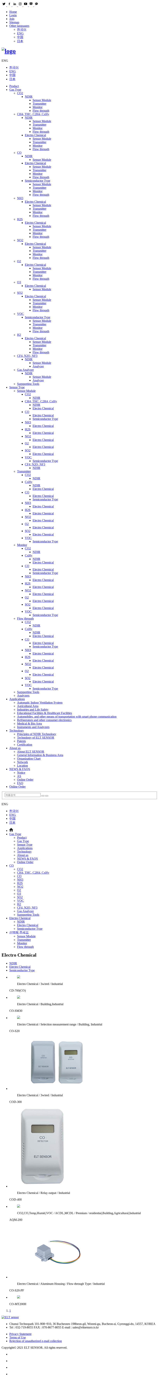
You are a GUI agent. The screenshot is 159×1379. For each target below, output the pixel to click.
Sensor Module (42, 100)
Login (13, 15)
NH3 (20, 198)
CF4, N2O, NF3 (27, 355)
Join (11, 18)
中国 (20, 37)
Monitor (37, 107)
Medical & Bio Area (29, 723)
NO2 (20, 240)
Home (13, 11)
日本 (20, 41)
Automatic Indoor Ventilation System (39, 702)
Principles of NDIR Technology (36, 734)
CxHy (28, 482)
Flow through (41, 110)
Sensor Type (17, 387)
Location (22, 765)
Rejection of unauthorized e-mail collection (35, 1341)
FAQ (20, 783)
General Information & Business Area (40, 755)
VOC (20, 313)
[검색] (42, 795)
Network (22, 762)
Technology (16, 730)
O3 (19, 282)
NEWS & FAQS (19, 769)
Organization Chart (29, 758)
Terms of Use (17, 1337)
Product (14, 86)
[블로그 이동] (83, 1361)
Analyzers (23, 695)
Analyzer (38, 366)
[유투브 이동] (83, 1367)
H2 (19, 334)
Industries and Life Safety (32, 709)
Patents (21, 741)
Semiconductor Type (37, 180)
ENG (20, 33)
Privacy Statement (20, 1334)
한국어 (21, 29)
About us (15, 748)
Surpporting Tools (28, 383)
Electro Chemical (35, 135)
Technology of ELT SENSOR (35, 737)
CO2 (20, 93)
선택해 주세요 (19, 932)
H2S (20, 219)
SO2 (20, 292)
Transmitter (39, 103)
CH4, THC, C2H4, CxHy (33, 114)
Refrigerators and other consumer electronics (44, 720)
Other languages (19, 25)
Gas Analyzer (25, 369)
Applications (17, 699)
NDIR (29, 96)
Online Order (25, 779)
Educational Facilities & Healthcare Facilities (44, 713)
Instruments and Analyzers (33, 727)
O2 (19, 261)
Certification (24, 744)
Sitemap (14, 22)
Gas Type (15, 89)
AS (19, 776)
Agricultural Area (27, 706)
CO (19, 152)
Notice (21, 772)
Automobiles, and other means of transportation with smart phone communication (67, 716)
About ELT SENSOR (30, 751)
